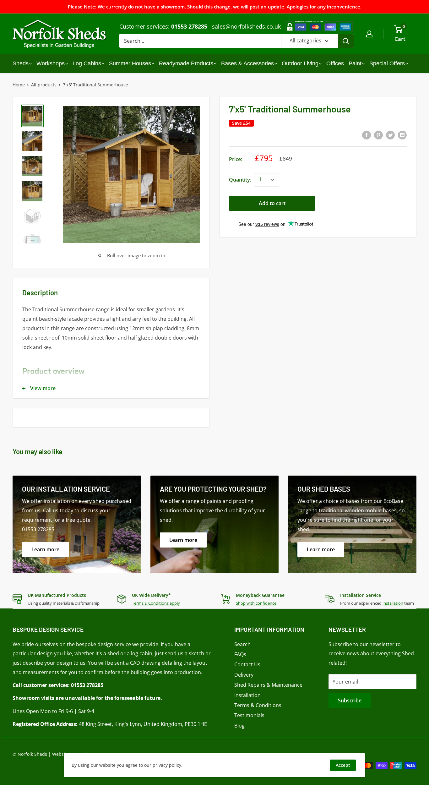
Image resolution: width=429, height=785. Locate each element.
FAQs (240, 654)
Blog (239, 725)
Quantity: (240, 179)
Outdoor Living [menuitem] (300, 63)
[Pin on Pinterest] (378, 134)
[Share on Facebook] (366, 134)
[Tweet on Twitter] (390, 134)
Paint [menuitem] (355, 63)
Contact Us (247, 664)
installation (393, 603)
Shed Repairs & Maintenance (268, 684)
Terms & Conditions (257, 705)
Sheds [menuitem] (21, 63)
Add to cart (272, 203)
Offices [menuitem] (335, 63)
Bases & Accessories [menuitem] (247, 63)
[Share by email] (402, 134)
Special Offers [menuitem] (387, 63)
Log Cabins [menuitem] (87, 63)
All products (44, 85)
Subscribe (349, 700)
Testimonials (249, 715)
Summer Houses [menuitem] (130, 63)
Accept (343, 765)
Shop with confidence (256, 603)
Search (242, 644)
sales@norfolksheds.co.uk (246, 26)
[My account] (369, 33)
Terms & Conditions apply (156, 603)
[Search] (346, 41)
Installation (247, 695)
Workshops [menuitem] (50, 63)
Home (19, 85)
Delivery (243, 674)
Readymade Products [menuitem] (186, 63)
